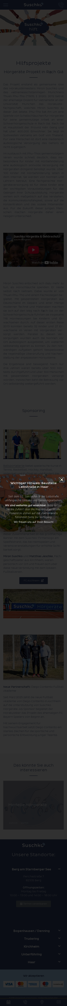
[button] (62, 480)
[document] (33, 503)
